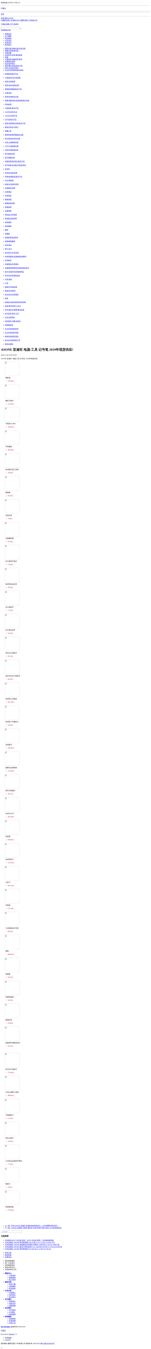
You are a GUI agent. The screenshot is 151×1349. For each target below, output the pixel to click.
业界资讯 (8, 42)
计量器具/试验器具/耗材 (13, 59)
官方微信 (12, 1310)
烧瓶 (8, 24)
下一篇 (33, 1228)
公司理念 (8, 40)
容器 (6, 57)
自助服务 (12, 1286)
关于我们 (8, 1299)
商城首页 (8, 34)
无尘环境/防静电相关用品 (14, 70)
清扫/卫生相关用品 (11, 68)
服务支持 (8, 1282)
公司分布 (8, 1290)
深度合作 (12, 1303)
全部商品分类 (6, 30)
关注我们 (8, 1308)
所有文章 (8, 1253)
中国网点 (12, 1293)
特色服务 (8, 1316)
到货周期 (12, 1321)
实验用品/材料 (10, 61)
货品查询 (12, 1318)
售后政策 (12, 1288)
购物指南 (12, 1277)
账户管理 (12, 1280)
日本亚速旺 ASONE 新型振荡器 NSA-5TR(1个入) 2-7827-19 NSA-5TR (30, 1242)
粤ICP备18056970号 (47, 1343)
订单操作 (12, 1275)
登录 (2, 14)
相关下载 (12, 1284)
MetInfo (11, 1334)
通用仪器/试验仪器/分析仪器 (15, 48)
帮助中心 (8, 1273)
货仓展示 (12, 1297)
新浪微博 (12, 1314)
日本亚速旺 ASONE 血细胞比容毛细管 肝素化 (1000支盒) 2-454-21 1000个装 (32, 1244)
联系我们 (8, 45)
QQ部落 (12, 1312)
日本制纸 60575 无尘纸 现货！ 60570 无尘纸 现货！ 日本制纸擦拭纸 (29, 1240)
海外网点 (12, 1295)
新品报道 (8, 38)
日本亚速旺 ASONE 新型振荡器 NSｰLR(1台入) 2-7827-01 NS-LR (28, 1249)
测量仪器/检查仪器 (11, 51)
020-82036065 (5, 1327)
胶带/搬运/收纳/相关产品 (14, 66)
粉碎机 (16, 24)
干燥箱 (3, 24)
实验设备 (8, 53)
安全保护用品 (10, 63)
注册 (2, 18)
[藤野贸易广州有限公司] (19, 20)
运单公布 (12, 1323)
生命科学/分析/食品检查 (13, 55)
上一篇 (32, 1226)
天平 (12, 24)
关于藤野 (8, 36)
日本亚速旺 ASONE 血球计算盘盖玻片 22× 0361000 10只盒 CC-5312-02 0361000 (33, 1247)
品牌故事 (12, 1306)
